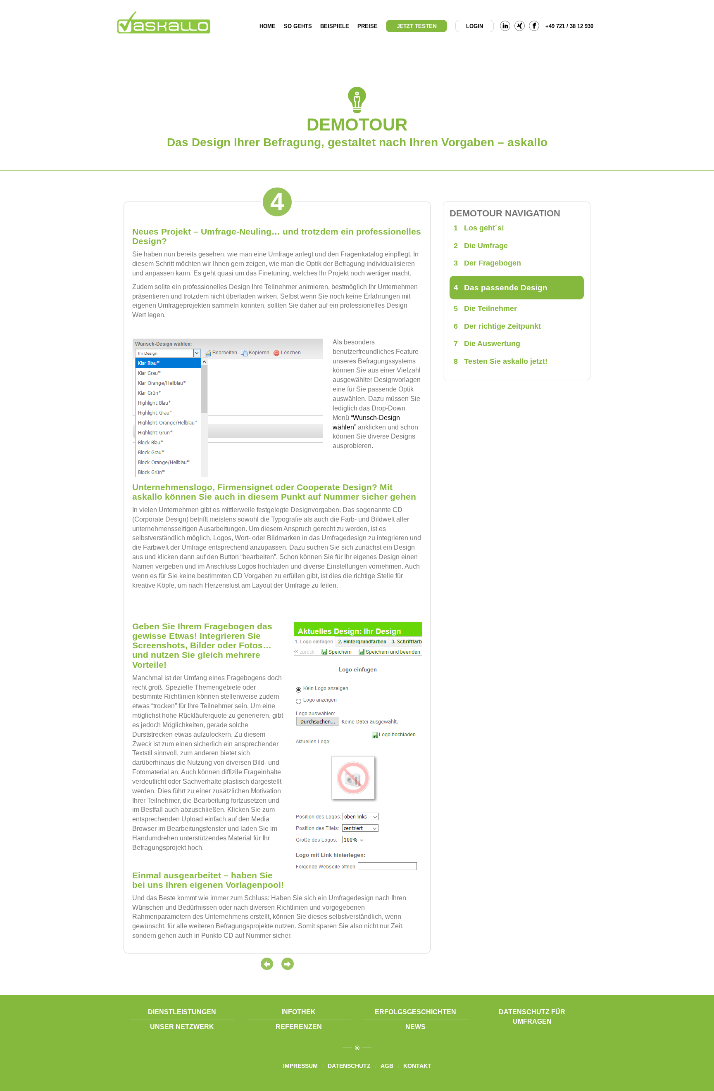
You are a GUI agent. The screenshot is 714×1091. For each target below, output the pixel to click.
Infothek (298, 1011)
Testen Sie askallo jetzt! (500, 361)
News (415, 1026)
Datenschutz (349, 1066)
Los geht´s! (479, 228)
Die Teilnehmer (485, 308)
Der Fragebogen (487, 263)
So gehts (298, 26)
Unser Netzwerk (182, 1026)
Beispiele (334, 26)
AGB (387, 1066)
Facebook (534, 26)
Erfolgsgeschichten (415, 1011)
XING (519, 26)
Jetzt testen (416, 26)
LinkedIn (505, 26)
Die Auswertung (487, 343)
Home (267, 26)
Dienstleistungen (182, 1011)
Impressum (300, 1066)
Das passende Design (500, 287)
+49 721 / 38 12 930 (569, 26)
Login (474, 26)
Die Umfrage (481, 246)
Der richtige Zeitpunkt (497, 326)
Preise (367, 26)
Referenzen (299, 1026)
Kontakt (417, 1066)
